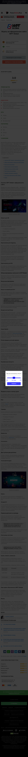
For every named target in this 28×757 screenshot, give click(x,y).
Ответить (14, 383)
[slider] (14, 378)
